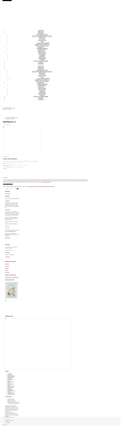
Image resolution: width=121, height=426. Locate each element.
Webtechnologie (11, 394)
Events (9, 380)
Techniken (42, 55)
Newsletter (42, 37)
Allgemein (10, 373)
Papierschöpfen (11, 387)
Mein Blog (41, 32)
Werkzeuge (42, 57)
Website (4, 168)
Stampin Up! (41, 33)
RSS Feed (7, 272)
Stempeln (9, 391)
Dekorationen (10, 379)
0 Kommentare (6, 156)
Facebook (7, 266)
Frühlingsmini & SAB (42, 34)
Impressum (8, 421)
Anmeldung (7, 200)
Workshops (41, 47)
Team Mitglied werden (43, 43)
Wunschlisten (42, 40)
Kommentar (5, 177)
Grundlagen (42, 54)
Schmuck (9, 388)
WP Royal (12, 417)
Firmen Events (42, 50)
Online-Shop (10, 231)
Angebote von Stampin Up (42, 44)
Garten (9, 382)
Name (4, 163)
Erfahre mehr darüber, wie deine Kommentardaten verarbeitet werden (41, 186)
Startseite (41, 30)
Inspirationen (42, 58)
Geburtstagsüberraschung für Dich (42, 36)
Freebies (41, 62)
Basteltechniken (11, 377)
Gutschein (42, 39)
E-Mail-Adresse (6, 165)
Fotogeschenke (11, 381)
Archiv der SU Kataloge (42, 45)
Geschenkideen (11, 383)
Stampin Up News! (11, 390)
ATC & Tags (10, 374)
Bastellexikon (42, 52)
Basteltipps (10, 378)
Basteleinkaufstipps (11, 376)
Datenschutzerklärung (46, 181)
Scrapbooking (10, 389)
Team (42, 41)
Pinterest (6, 270)
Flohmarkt (41, 63)
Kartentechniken (11, 386)
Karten (9, 385)
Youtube (6, 268)
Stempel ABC (40, 51)
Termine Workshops (42, 48)
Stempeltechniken (11, 393)
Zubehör (42, 59)
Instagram (7, 263)
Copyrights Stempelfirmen (40, 61)
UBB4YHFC (7, 237)
